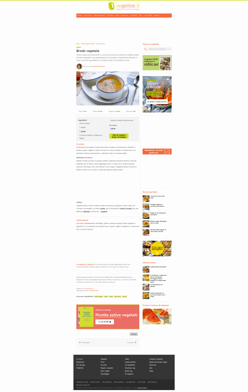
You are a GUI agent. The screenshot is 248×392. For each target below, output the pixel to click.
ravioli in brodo (126, 208)
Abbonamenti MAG (99, 15)
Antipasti (104, 359)
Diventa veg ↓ (125, 15)
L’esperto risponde (156, 359)
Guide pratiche (130, 362)
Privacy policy (83, 385)
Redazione (80, 362)
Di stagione (134, 15)
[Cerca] (146, 49)
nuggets (104, 211)
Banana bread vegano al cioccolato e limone (158, 230)
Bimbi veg (128, 371)
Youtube (141, 382)
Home (78, 43)
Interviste (152, 365)
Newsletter (82, 382)
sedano (124, 296)
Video (127, 359)
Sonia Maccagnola (98, 66)
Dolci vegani (105, 371)
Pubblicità (79, 368)
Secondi (103, 365)
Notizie (117, 15)
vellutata (86, 211)
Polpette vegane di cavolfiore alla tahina (157, 205)
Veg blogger (105, 374)
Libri (150, 368)
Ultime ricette (149, 262)
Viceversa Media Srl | (142, 387)
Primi (102, 362)
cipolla (111, 296)
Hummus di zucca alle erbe (157, 197)
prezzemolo (117, 296)
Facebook (130, 382)
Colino (112, 128)
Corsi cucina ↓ (88, 15)
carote (83, 131)
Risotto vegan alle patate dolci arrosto (158, 222)
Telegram (107, 382)
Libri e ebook (148, 15)
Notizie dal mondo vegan (158, 362)
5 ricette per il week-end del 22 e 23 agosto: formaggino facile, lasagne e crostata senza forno (158, 278)
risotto (102, 208)
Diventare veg (130, 368)
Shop (151, 371)
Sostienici (156, 15)
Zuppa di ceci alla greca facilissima (158, 214)
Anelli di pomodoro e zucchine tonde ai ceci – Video (158, 294)
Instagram (119, 382)
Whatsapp (95, 382)
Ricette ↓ (79, 15)
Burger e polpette (107, 368)
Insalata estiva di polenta (158, 267)
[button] (104, 321)
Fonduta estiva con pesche (156, 285)
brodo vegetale (98, 296)
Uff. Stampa (80, 365)
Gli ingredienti (130, 365)
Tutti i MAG (110, 15)
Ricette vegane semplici (88, 43)
